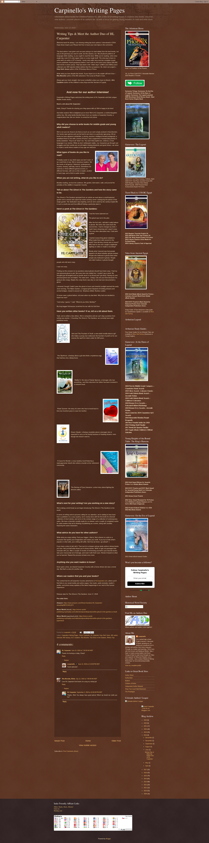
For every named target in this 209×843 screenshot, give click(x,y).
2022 (145, 723)
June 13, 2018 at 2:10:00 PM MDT (89, 664)
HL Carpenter (95, 635)
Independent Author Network (134, 686)
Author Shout (129, 675)
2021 (145, 726)
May (147, 763)
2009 (145, 794)
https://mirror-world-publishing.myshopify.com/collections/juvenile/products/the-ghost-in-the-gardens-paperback (84, 618)
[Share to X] (89, 632)
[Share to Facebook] (91, 632)
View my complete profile (133, 665)
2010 (145, 791)
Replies (66, 660)
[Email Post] (80, 632)
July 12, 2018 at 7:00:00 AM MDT (86, 679)
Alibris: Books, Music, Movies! (63, 807)
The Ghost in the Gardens (98, 637)
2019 (145, 732)
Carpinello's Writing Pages (89, 10)
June (147, 750)
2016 (145, 772)
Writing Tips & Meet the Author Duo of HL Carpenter (149, 755)
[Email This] (84, 632)
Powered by (134, 590)
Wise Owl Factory (138, 334)
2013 (145, 781)
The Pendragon (130, 692)
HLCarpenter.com (101, 581)
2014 (145, 778)
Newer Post (59, 741)
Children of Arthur (130, 683)
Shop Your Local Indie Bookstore (135, 689)
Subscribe (140, 584)
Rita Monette (85, 637)
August (147, 746)
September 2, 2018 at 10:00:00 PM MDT (89, 692)
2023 (145, 720)
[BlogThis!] (87, 632)
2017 (145, 769)
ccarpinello (71, 664)
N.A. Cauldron (75, 637)
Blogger (108, 839)
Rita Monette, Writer (68, 679)
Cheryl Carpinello (84, 635)
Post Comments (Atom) (70, 751)
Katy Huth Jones (105, 635)
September (149, 744)
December (148, 737)
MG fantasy (66, 637)
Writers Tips (111, 637)
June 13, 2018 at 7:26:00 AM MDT (82, 650)
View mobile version (87, 745)
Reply (64, 656)
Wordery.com (58, 811)
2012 (145, 785)
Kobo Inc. (57, 809)
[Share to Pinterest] (93, 632)
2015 (145, 776)
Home (88, 741)
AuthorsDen (129, 678)
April (147, 766)
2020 (145, 729)
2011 (145, 787)
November (148, 740)
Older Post (116, 741)
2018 (145, 735)
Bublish (127, 681)
